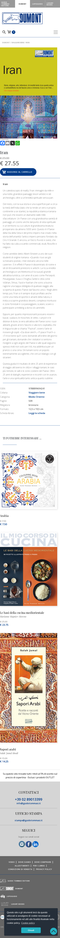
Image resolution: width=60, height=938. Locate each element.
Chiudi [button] (31, 930)
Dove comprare (42, 862)
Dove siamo (24, 862)
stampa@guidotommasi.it (29, 820)
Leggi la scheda (37, 413)
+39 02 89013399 (28, 799)
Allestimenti (22, 865)
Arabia (4, 516)
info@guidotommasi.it (29, 803)
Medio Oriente (37, 396)
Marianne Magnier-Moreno (13, 616)
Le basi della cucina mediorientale (22, 612)
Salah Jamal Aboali (9, 753)
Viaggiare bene (17, 42)
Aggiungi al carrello (19, 172)
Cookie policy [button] (28, 923)
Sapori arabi (8, 749)
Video (12, 862)
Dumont (6, 42)
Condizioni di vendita (20, 869)
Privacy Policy (44, 869)
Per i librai (39, 865)
